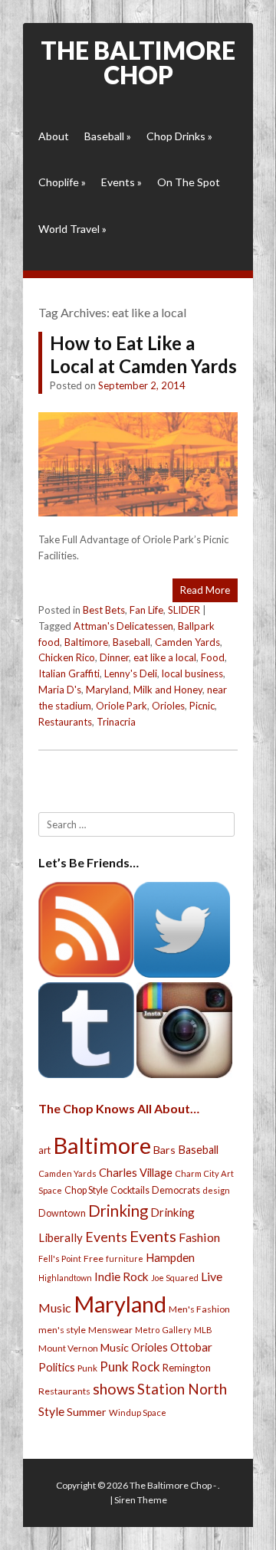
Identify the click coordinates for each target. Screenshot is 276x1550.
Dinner (114, 657)
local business (192, 673)
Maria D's (59, 689)
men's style (62, 1329)
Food (213, 657)
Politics (56, 1367)
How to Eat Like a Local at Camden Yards (143, 354)
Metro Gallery (163, 1330)
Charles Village (135, 1172)
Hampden (170, 1257)
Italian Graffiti (69, 673)
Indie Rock (121, 1276)
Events (121, 181)
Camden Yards (187, 642)
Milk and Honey (167, 689)
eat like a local (164, 657)
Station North (182, 1389)
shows (114, 1389)
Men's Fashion (199, 1309)
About (53, 136)
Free (94, 1258)
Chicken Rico (66, 657)
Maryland (107, 689)
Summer (87, 1411)
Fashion (199, 1237)
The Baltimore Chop (138, 62)
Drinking (118, 1210)
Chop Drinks (179, 136)
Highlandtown (65, 1278)
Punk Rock (130, 1366)
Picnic (202, 706)
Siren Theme (140, 1500)
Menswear (110, 1329)
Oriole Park (121, 706)
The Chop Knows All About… (118, 1108)
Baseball (107, 136)
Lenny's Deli (130, 673)
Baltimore (86, 642)
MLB (203, 1330)
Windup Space (137, 1412)
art (44, 1150)
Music (114, 1347)
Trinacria (116, 722)
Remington (187, 1368)
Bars (164, 1149)
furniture (124, 1258)
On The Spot (188, 181)
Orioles (168, 706)
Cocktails (130, 1190)
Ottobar (191, 1347)
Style (51, 1411)
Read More (205, 590)
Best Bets (104, 610)
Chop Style (86, 1190)
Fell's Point (59, 1258)
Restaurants (65, 722)
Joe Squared (175, 1278)
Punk (87, 1368)
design (216, 1190)
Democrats (176, 1190)
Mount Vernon (68, 1348)
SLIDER (184, 610)
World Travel (72, 228)
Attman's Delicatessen (123, 626)
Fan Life (146, 610)
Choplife (62, 181)
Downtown (62, 1213)
